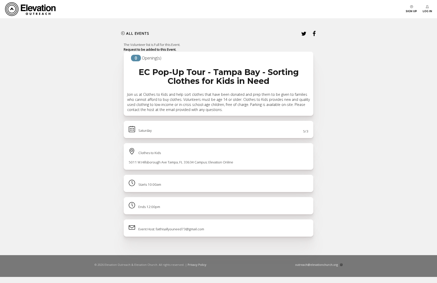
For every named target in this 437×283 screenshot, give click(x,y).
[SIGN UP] (411, 7)
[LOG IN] (427, 7)
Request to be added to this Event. (150, 49)
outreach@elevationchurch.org (316, 265)
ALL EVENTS (137, 33)
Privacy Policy (197, 265)
